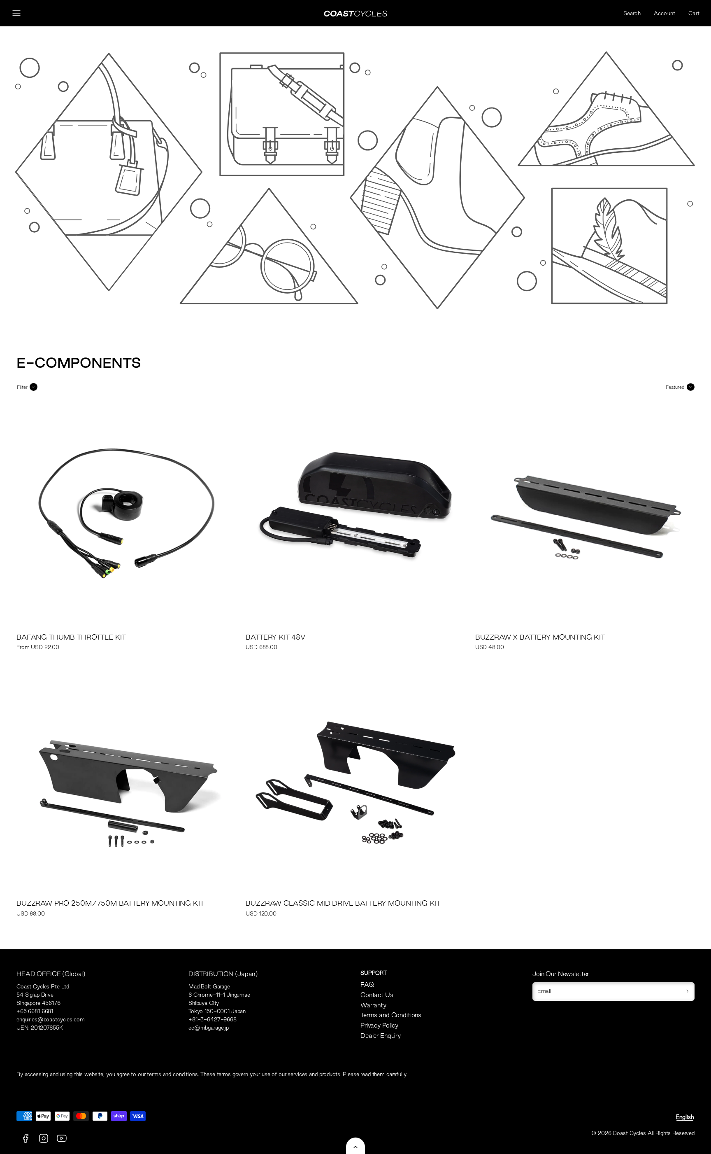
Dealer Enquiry (380, 1035)
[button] (16, 13)
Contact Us (376, 994)
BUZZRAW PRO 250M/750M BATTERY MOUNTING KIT (110, 903)
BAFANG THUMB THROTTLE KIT (71, 637)
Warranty (373, 1005)
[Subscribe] (688, 991)
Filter (22, 387)
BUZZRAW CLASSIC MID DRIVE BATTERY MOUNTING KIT (343, 903)
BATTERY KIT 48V (275, 637)
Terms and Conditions (390, 1015)
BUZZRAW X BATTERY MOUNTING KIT (540, 637)
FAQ (367, 984)
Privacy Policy (379, 1025)
